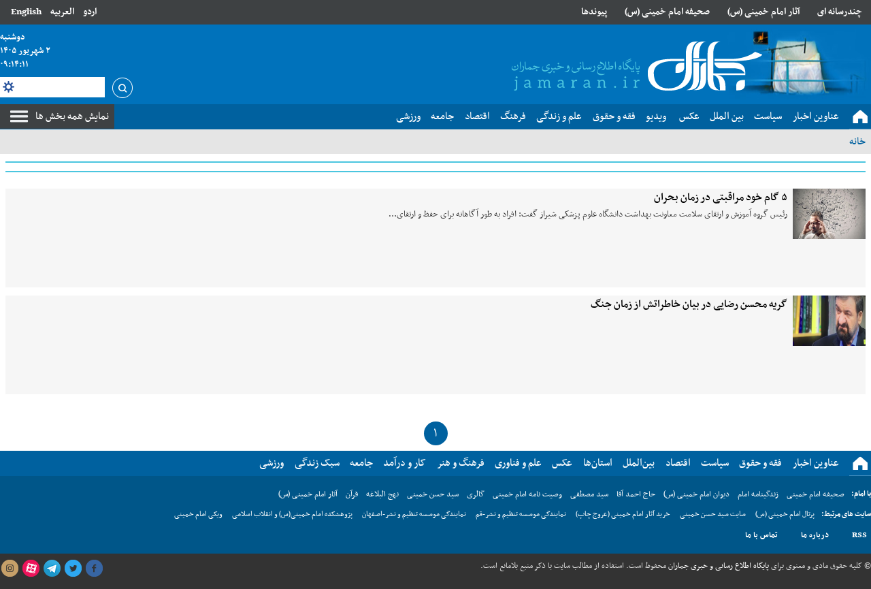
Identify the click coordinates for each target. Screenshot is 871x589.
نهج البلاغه (382, 494)
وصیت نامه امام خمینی (527, 494)
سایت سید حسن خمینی (713, 514)
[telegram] (51, 568)
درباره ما (815, 535)
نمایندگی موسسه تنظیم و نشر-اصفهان (414, 514)
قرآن (352, 494)
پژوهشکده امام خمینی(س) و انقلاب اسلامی (292, 514)
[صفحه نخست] (860, 117)
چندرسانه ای (839, 12)
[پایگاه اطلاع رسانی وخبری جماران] (634, 67)
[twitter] (72, 568)
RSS (859, 535)
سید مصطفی (589, 494)
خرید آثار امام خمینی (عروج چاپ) (623, 514)
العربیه (62, 12)
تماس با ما (761, 535)
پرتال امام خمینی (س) (785, 514)
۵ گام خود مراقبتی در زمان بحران (720, 197)
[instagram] (9, 568)
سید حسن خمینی (433, 494)
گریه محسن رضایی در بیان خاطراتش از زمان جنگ (689, 304)
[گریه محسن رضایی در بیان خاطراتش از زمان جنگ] (829, 321)
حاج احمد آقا (636, 494)
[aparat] (30, 568)
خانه (857, 141)
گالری (475, 494)
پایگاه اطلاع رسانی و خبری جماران (717, 566)
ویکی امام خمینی (198, 514)
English (26, 12)
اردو (90, 12)
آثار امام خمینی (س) (763, 12)
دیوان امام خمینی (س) (696, 494)
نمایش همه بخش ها (72, 116)
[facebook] (93, 568)
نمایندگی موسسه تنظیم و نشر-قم (521, 514)
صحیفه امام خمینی (815, 494)
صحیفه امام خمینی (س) (667, 12)
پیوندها (594, 12)
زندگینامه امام (758, 494)
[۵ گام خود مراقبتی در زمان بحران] (829, 214)
